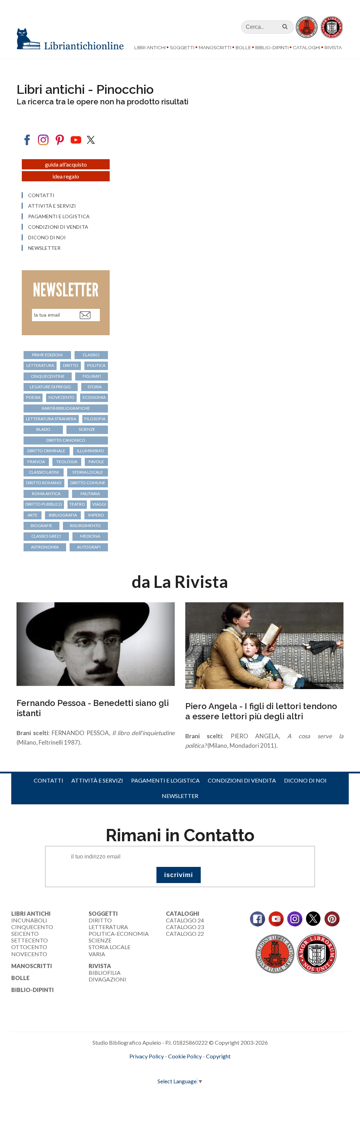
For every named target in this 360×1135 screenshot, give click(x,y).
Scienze (100, 940)
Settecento (29, 940)
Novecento (62, 397)
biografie (41, 525)
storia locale (87, 472)
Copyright (218, 1056)
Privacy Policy (146, 1056)
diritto (70, 365)
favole (96, 461)
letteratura (40, 365)
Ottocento (29, 946)
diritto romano (44, 482)
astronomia (45, 547)
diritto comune (87, 482)
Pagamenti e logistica (59, 216)
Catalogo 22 (185, 933)
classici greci (46, 536)
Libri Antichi (150, 47)
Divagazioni (107, 979)
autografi (89, 547)
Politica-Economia (119, 933)
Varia (97, 954)
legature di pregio (50, 386)
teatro (77, 504)
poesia (33, 397)
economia (94, 397)
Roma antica (46, 493)
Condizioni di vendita (58, 227)
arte (32, 515)
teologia (66, 461)
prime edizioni (47, 354)
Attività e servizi (52, 206)
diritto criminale (46, 450)
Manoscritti (215, 47)
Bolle (243, 47)
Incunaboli (29, 920)
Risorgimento (85, 525)
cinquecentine (48, 376)
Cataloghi (306, 47)
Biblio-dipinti (272, 47)
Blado (43, 429)
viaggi (99, 504)
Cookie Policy (185, 1056)
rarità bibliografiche (66, 408)
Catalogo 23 (185, 926)
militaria (90, 493)
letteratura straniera (51, 418)
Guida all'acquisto (66, 164)
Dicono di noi (47, 237)
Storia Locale (109, 946)
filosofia (94, 418)
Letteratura (108, 926)
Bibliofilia (105, 972)
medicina (90, 536)
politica (96, 365)
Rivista (333, 47)
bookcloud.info (193, 1067)
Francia (36, 461)
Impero (96, 515)
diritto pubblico (43, 504)
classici (91, 354)
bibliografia (63, 515)
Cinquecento (32, 926)
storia (95, 386)
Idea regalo (65, 176)
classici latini (44, 472)
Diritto (100, 920)
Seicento (25, 933)
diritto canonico (65, 440)
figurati (92, 376)
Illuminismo (90, 450)
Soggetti (182, 47)
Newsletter (44, 248)
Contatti (41, 195)
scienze (87, 429)
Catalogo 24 (185, 920)
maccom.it (159, 1067)
